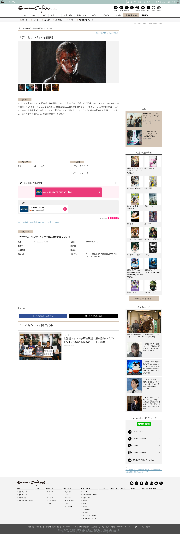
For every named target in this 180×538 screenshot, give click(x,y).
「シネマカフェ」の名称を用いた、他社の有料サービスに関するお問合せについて (144, 471)
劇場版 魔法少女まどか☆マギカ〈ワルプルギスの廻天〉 (135, 170)
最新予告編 (22, 498)
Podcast (159, 10)
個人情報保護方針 (83, 527)
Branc (144, 15)
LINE (115, 10)
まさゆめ (130, 224)
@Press (137, 527)
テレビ (43, 15)
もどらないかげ (150, 292)
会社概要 (94, 527)
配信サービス (81, 15)
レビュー (94, 15)
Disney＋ (86, 501)
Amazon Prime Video (90, 495)
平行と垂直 (148, 188)
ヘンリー (147, 255)
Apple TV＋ (86, 498)
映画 (33, 15)
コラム (71, 20)
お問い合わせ (40, 527)
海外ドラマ (55, 15)
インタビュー (59, 20)
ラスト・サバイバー (151, 206)
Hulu (84, 503)
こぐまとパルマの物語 (135, 239)
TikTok (121, 10)
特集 (154, 488)
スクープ (24, 20)
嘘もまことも (131, 292)
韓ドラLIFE (68, 506)
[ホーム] (19, 28)
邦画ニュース (23, 492)
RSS (148, 10)
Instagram (137, 10)
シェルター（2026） (151, 239)
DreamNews (129, 527)
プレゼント (107, 15)
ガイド (122, 488)
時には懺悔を (149, 168)
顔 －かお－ (148, 224)
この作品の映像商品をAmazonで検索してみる (40, 222)
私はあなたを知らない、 (134, 189)
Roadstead (86, 509)
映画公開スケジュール (86, 20)
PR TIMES (120, 527)
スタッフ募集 (146, 527)
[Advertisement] (46, 141)
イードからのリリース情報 (107, 527)
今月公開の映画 (131, 15)
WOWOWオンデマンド (90, 518)
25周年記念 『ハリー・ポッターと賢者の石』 (152, 271)
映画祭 (118, 15)
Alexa (153, 10)
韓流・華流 (68, 15)
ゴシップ (47, 20)
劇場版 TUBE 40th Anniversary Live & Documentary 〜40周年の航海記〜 (135, 273)
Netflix (85, 506)
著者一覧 (31, 527)
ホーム (23, 15)
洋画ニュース (23, 495)
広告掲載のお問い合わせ (53, 527)
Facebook (126, 10)
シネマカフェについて (69, 527)
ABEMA (85, 492)
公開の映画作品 (107, 33)
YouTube (142, 10)
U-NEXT (85, 512)
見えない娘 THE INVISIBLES (132, 207)
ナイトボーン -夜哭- (134, 255)
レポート (35, 20)
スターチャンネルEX (89, 515)
